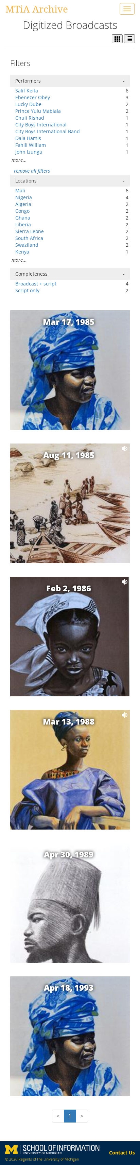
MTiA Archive (36, 8)
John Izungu (28, 152)
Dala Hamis (28, 138)
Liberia (23, 224)
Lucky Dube (28, 104)
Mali (20, 190)
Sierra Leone (29, 231)
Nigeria (23, 197)
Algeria (23, 204)
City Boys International (41, 124)
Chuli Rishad (29, 118)
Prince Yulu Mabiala (38, 111)
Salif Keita (26, 90)
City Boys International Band (47, 131)
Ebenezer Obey (32, 97)
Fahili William (30, 145)
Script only (27, 290)
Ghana (22, 217)
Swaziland (26, 245)
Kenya (22, 251)
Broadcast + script (35, 283)
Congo (22, 211)
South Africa (29, 238)
